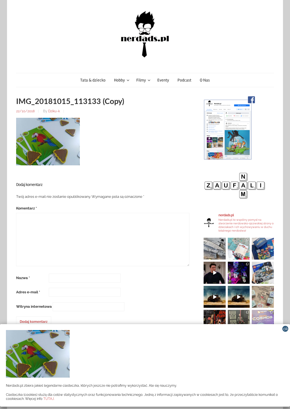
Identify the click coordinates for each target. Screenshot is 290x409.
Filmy (141, 80)
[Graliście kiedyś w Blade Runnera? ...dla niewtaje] (215, 321)
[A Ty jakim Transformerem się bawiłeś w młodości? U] (215, 297)
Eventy (163, 80)
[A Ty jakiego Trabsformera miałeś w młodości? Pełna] (239, 297)
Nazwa (23, 278)
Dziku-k (54, 111)
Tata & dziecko (93, 80)
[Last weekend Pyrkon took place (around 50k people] (239, 321)
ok (285, 328)
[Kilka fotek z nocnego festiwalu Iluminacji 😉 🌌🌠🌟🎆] (239, 273)
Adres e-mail (28, 292)
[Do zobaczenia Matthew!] (215, 273)
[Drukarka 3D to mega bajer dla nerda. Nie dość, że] (215, 249)
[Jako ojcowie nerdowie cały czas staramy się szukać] (263, 297)
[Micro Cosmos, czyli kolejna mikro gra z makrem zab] (263, 321)
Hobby (119, 80)
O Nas (205, 80)
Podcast (184, 80)
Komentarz (26, 208)
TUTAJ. (49, 399)
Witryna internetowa (34, 306)
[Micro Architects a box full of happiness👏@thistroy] (263, 249)
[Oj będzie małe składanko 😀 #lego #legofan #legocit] (263, 273)
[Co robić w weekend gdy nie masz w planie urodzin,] (239, 249)
